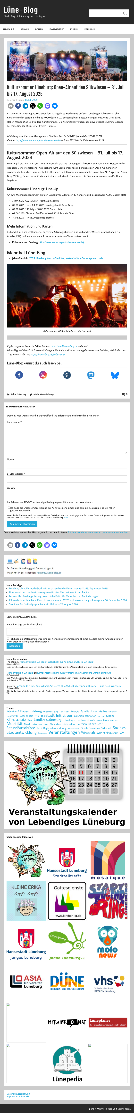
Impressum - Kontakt (18, 1096)
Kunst (29, 720)
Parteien (82, 723)
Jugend (101, 716)
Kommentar (14, 422)
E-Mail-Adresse (16, 473)
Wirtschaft (88, 732)
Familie (85, 711)
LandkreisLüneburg (47, 719)
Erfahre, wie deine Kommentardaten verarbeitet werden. (98, 532)
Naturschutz (55, 724)
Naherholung (37, 724)
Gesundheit (26, 715)
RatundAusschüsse (21, 728)
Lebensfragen (69, 720)
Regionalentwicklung (55, 728)
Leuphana (81, 720)
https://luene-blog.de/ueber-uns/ (47, 354)
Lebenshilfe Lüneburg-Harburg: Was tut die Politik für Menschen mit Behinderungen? (54, 596)
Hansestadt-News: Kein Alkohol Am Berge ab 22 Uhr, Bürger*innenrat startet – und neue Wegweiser (69, 685)
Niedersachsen (69, 724)
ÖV (122, 732)
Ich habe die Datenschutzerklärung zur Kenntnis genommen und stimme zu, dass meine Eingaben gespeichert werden (62, 509)
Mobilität (15, 723)
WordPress (106, 1108)
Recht (39, 728)
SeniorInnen (94, 728)
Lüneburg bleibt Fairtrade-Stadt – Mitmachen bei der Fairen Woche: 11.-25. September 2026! (58, 588)
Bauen (24, 711)
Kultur (74, 29)
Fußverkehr (113, 712)
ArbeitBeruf (13, 711)
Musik (36, 394)
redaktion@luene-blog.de (64, 346)
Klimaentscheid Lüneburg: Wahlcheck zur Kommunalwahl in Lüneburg (56, 661)
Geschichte (12, 715)
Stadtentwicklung (22, 732)
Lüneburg (8, 29)
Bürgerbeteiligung (50, 712)
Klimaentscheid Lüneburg (20, 672)
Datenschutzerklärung (18, 1093)
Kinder (110, 715)
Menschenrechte (110, 720)
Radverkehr (95, 723)
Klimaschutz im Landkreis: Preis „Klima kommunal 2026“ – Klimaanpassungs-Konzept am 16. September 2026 (68, 600)
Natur (46, 724)
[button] (11, 106)
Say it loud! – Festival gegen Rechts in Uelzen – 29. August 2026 (43, 604)
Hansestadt (44, 715)
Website (11, 488)
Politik (39, 29)
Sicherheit (106, 728)
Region (25, 29)
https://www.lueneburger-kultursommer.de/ (38, 140)
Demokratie (64, 712)
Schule (84, 728)
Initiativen (64, 715)
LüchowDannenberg (94, 720)
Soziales (119, 727)
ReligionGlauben (74, 728)
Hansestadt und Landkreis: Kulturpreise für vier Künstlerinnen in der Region (49, 592)
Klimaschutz (16, 719)
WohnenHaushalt (107, 732)
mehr (66, 517)
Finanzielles (99, 711)
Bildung (36, 711)
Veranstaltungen (47, 394)
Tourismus (42, 733)
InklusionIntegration (85, 715)
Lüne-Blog (21, 10)
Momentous (123, 1108)
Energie (75, 711)
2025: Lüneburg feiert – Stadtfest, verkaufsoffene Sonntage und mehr (66, 258)
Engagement (57, 29)
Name (11, 459)
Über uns (89, 29)
